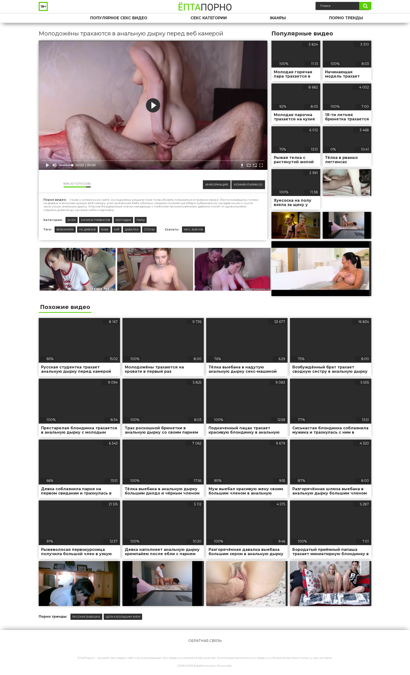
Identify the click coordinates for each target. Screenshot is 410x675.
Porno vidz (224, 665)
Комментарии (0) (248, 184)
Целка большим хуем (123, 616)
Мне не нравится (56, 184)
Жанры (278, 18)
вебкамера (65, 229)
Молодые (123, 220)
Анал (71, 220)
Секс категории (209, 18)
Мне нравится (46, 184)
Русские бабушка (86, 616)
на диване (87, 229)
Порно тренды (346, 18)
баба (104, 229)
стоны (149, 229)
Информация (216, 184)
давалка (132, 229)
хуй (117, 229)
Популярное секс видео (118, 18)
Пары (140, 220)
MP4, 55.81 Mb (193, 229)
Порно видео (47, 18)
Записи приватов (95, 220)
